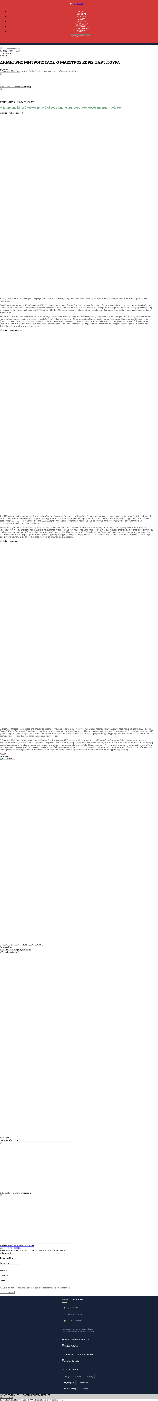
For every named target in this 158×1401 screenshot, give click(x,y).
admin (5, 69)
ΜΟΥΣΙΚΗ (81, 21)
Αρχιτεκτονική (70, 1388)
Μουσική (89, 1377)
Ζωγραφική (83, 1382)
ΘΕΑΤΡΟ (81, 16)
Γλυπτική (84, 1388)
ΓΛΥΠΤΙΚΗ (81, 31)
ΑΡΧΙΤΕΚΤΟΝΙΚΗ (81, 28)
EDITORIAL (81, 14)
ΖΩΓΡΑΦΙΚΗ (81, 26)
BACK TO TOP (6, 1397)
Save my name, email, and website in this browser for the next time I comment (36, 1288)
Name (3, 1270)
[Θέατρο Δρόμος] (70, 1361)
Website (4, 1280)
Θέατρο (67, 1377)
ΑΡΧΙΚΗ (81, 11)
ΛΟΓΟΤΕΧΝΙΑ (81, 24)
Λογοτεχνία (69, 1382)
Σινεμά (78, 1377)
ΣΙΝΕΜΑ (81, 19)
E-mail (4, 1275)
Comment (4, 1263)
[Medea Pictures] (70, 1346)
